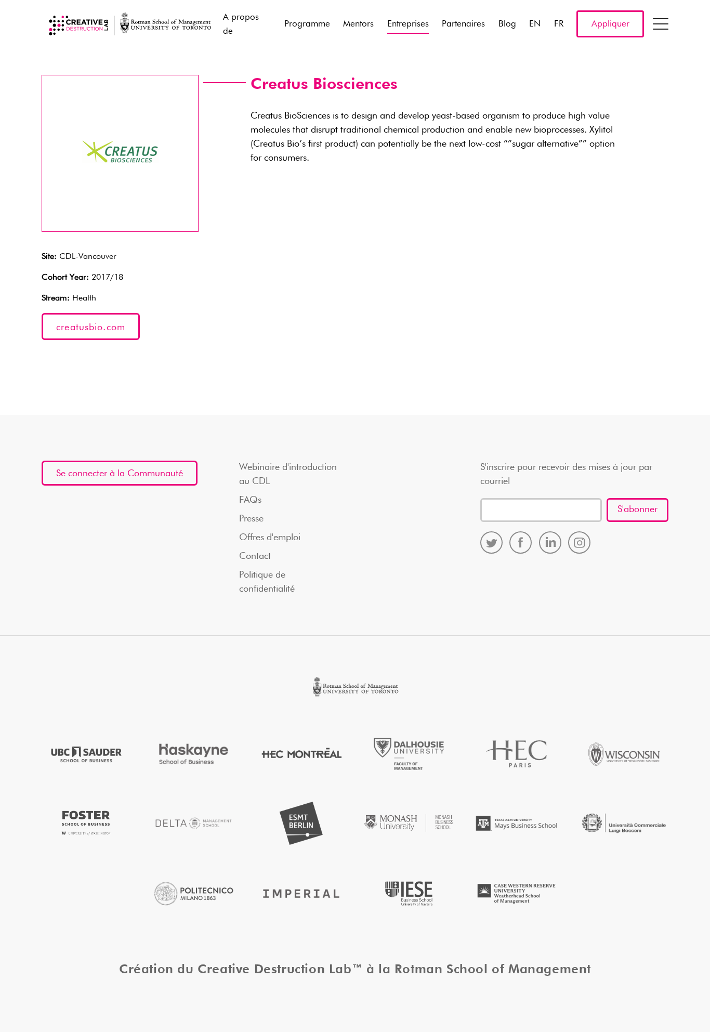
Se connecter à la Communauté (119, 473)
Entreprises (408, 24)
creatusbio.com (90, 327)
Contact (255, 556)
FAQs (250, 500)
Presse (251, 519)
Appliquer (610, 24)
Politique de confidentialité (267, 582)
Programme (307, 24)
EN (535, 24)
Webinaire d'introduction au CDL (288, 474)
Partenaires (463, 24)
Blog (507, 24)
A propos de (241, 24)
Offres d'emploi (269, 537)
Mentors (358, 24)
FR (558, 24)
